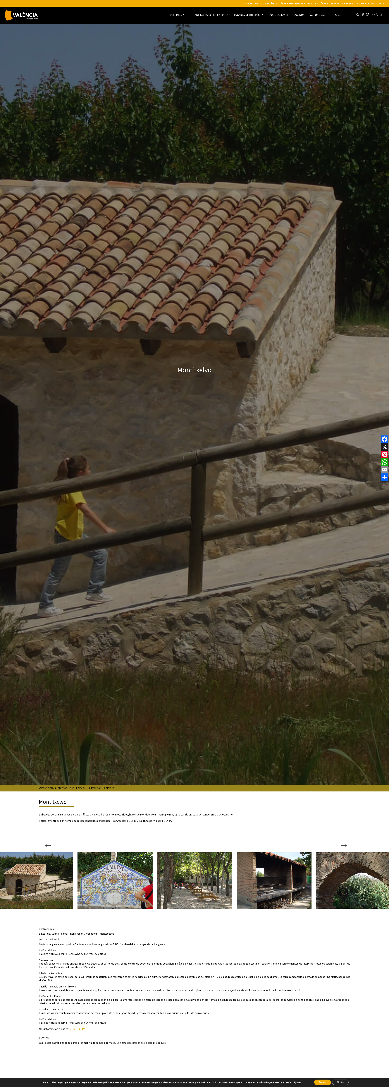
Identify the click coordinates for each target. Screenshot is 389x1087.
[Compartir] (384, 477)
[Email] (384, 469)
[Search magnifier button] (357, 14)
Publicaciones (278, 15)
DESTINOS (176, 15)
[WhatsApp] (384, 462)
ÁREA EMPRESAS (330, 3)
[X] (384, 447)
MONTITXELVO (77, 1029)
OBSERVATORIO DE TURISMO (359, 3)
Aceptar (322, 1082)
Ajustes (297, 1082)
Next (342, 844)
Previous (46, 844)
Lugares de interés (247, 15)
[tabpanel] (194, 880)
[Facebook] (384, 439)
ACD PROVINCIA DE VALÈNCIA (261, 3)
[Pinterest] (384, 454)
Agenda (299, 15)
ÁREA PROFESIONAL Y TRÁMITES (299, 3)
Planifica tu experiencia (208, 15)
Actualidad (317, 15)
